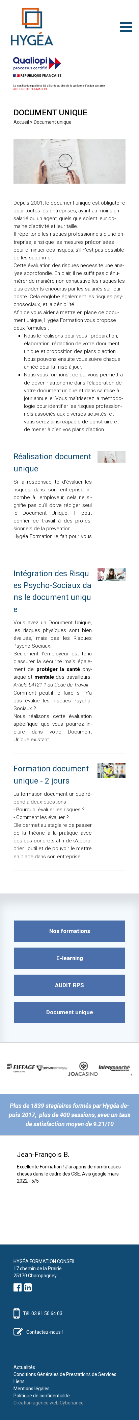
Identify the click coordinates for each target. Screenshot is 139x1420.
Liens (19, 1381)
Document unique (53, 122)
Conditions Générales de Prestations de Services (64, 1374)
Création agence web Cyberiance (48, 1402)
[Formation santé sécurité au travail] (30, 27)
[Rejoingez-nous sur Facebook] (17, 1289)
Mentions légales (31, 1388)
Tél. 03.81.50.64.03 (42, 1313)
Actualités (24, 1367)
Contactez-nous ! (44, 1332)
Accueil (21, 122)
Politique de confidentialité (41, 1395)
